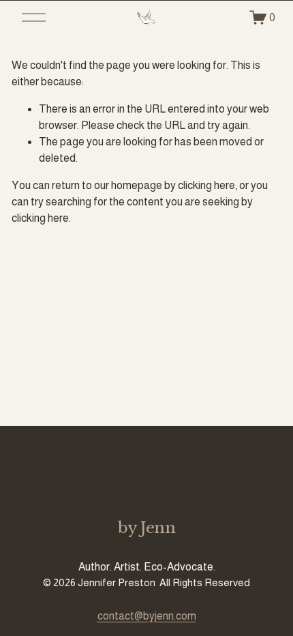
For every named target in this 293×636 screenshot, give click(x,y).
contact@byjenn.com (146, 616)
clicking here (206, 185)
